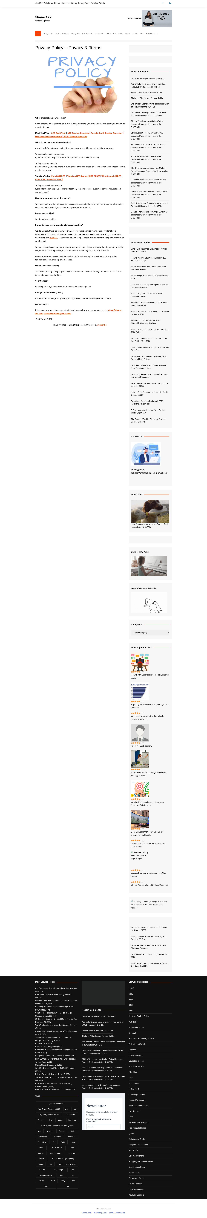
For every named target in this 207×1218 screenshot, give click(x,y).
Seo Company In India (66, 1164)
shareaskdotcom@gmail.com (153, 473)
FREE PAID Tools (114, 33)
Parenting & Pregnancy (138, 1122)
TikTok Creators (135, 1184)
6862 (131, 1011)
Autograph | (110, 176)
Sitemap (74, 3)
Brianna (134, 112)
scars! (40, 1164)
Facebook (163, 3)
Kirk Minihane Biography (141, 746)
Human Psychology (137, 1100)
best (50, 1120)
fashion (57, 1137)
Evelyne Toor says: (139, 191)
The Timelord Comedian (141, 168)
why (63, 1181)
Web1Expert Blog (117, 1213)
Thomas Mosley (45, 1175)
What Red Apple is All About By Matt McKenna (55, 1068)
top (73, 1175)
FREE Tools (134, 1089)
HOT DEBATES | (96, 176)
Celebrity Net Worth (137, 1044)
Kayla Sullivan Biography (153, 78)
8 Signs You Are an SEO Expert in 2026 (52, 1056)
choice (50, 1131)
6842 (131, 994)
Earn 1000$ (99, 33)
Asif (132, 84)
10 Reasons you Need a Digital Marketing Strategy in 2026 (149, 774)
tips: (62, 1175)
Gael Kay (135, 203)
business (53, 237)
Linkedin (170, 3)
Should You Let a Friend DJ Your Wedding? (149, 885)
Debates (132, 1050)
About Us (39, 3)
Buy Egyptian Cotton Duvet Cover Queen (57, 1126)
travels (41, 1181)
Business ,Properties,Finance (141, 1039)
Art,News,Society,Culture (139, 1016)
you (45, 1186)
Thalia (133, 98)
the (72, 1170)
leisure (41, 1153)
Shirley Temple (137, 121)
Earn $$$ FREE (58, 176)
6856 (131, 1005)
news (41, 1159)
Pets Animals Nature (137, 1128)
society (42, 1170)
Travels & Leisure (136, 1189)
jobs (72, 1148)
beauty (40, 1120)
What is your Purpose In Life (150, 93)
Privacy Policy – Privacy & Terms (49, 1074)
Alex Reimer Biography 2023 (49, 1109)
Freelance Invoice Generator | (49, 136)
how (41, 1148)
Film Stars (133, 1072)
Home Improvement (137, 1094)
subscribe (102, 325)
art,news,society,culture (49, 1115)
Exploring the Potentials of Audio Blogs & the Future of (150, 706)
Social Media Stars (137, 1167)
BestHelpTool (100, 1213)
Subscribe (65, 3)
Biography (133, 1033)
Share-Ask (43, 17)
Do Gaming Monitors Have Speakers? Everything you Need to (147, 833)
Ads (141, 33)
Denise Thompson (139, 212)
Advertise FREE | (55, 179)
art (75, 1109)
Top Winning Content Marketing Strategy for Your (56, 1025)
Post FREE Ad (152, 33)
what (53, 1181)
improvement (57, 1148)
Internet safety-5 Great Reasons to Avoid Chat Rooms (148, 845)
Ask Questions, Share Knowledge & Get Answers (56, 988)
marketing (71, 1153)
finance (71, 1137)
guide (63, 1142)
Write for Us (48, 3)
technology (58, 1170)
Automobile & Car (136, 1027)
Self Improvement (136, 1156)
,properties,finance (56, 1104)
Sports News (134, 1173)
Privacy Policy (83, 3)
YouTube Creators (136, 1195)
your (67, 1186)
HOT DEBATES (62, 33)
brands (60, 1120)
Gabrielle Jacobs (138, 180)
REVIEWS (133, 1150)
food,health (42, 1142)
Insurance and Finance (138, 1106)
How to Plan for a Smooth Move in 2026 (52, 1090)
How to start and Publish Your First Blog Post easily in (150, 676)
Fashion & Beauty (136, 1067)
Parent (127, 33)
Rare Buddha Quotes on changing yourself (53, 995)
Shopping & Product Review (141, 1161)
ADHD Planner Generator (75, 136)
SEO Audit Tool (58, 133)
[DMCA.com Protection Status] (103, 993)
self (50, 1164)
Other (131, 1117)
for (54, 1142)
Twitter (166, 3)
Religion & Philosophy (138, 1145)
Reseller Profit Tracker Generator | (107, 133)
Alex (133, 93)
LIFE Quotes (47, 33)
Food (131, 1078)
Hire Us (57, 3)
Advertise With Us (98, 3)
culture (61, 1131)
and (66, 1109)
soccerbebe (136, 156)
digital (73, 1131)
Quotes (132, 1134)
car (39, 1131)
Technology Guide (136, 1178)
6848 (131, 1000)
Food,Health (134, 1083)
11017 (131, 988)
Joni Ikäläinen (137, 133)
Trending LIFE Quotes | (78, 176)
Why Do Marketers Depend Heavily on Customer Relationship (147, 803)
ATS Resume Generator (78, 133)
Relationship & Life (137, 1139)
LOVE (135, 33)
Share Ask (135, 78)
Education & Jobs (136, 1061)
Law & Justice (135, 1111)
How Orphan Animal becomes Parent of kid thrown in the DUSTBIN (147, 124)
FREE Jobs (87, 33)
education (43, 1137)
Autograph (75, 33)
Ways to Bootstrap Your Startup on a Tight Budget (148, 874)
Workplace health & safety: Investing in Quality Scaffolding (147, 717)
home (73, 1142)
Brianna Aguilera (138, 145)
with (73, 1181)
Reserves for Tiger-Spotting (63, 1159)
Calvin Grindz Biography (45, 1065)
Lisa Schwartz (55, 1153)
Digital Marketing (136, 1055)
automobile (70, 1115)
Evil (132, 104)
